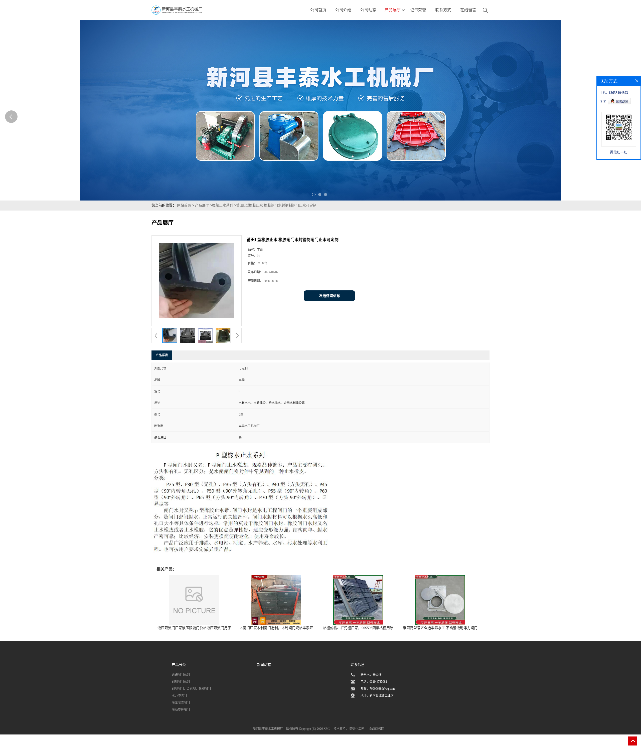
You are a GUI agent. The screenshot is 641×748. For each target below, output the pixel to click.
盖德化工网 (356, 728)
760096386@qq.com (382, 688)
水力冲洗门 (179, 695)
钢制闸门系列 (181, 681)
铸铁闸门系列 (181, 674)
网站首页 (184, 205)
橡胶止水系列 (222, 205)
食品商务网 (376, 728)
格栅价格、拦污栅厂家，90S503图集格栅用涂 (358, 628)
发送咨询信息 (329, 296)
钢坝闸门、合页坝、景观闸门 (191, 688)
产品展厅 (202, 205)
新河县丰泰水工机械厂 (268, 728)
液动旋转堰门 (181, 709)
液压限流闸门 (181, 702)
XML (327, 728)
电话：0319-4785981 (374, 681)
